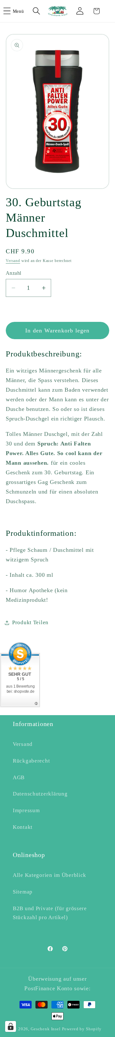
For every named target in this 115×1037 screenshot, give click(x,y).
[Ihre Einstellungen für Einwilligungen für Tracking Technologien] (10, 1026)
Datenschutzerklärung (40, 794)
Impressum (26, 810)
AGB (19, 777)
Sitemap (23, 892)
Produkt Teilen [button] (30, 622)
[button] (17, 11)
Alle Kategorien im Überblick (49, 875)
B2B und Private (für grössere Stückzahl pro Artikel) (50, 912)
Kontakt (23, 827)
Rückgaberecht (31, 761)
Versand (13, 260)
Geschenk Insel (46, 1028)
